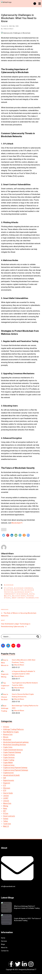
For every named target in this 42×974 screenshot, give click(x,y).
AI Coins (6, 727)
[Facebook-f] (11, 964)
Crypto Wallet (8, 762)
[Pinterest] (7, 535)
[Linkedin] (11, 535)
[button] (39, 3)
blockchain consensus (23, 588)
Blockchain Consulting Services (14, 744)
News (5, 808)
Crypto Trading (8, 760)
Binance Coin (7, 734)
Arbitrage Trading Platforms (13, 729)
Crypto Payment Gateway (12, 752)
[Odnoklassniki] (24, 535)
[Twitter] (3, 535)
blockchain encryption (14, 590)
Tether (5, 821)
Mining (5, 806)
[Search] (38, 637)
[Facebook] (28, 535)
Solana (5, 818)
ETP (4, 790)
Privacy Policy (15, 972)
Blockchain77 (16, 523)
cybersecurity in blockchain (16, 594)
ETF (4, 785)
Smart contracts (9, 816)
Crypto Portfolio (9, 755)
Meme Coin (7, 803)
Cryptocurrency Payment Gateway (15, 767)
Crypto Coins (7, 747)
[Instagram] (18, 646)
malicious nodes (19, 596)
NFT (4, 811)
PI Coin (5, 813)
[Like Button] (3, 529)
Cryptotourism (8, 773)
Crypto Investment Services (13, 750)
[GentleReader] (20, 535)
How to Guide (8, 793)
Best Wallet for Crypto (11, 732)
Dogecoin (6, 783)
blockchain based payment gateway (16, 742)
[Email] (16, 535)
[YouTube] (13, 646)
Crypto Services (9, 757)
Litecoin (6, 801)
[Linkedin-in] (24, 964)
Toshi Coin (7, 824)
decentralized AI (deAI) (11, 775)
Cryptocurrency (8, 765)
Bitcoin (5, 737)
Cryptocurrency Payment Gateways (15, 770)
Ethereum (6, 788)
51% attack (8, 588)
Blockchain (9, 585)
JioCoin (6, 796)
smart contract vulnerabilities (25, 598)
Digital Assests (8, 780)
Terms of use (26, 972)
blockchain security (23, 592)
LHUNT (5, 798)
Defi (4, 778)
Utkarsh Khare (19, 665)
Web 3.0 (6, 826)
